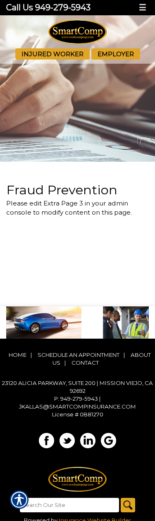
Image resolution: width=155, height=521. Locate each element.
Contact (85, 362)
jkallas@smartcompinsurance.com (77, 406)
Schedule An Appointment (78, 354)
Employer (116, 54)
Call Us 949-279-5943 (48, 7)
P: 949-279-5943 (76, 398)
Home (17, 354)
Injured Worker (52, 54)
